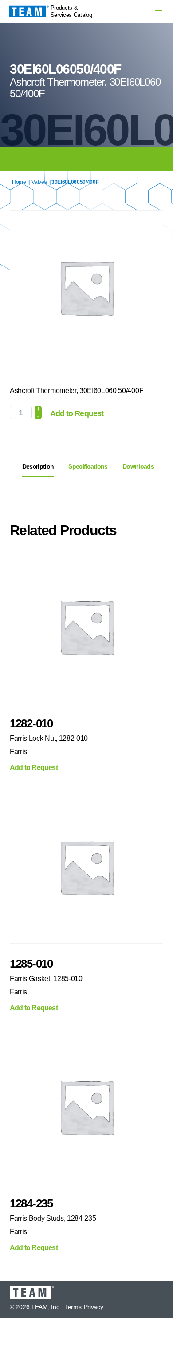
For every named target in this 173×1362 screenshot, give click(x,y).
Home (19, 182)
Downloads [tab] (138, 466)
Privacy (93, 1306)
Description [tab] (38, 466)
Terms (73, 1306)
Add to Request (76, 413)
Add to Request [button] (34, 767)
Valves (39, 182)
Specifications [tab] (87, 466)
